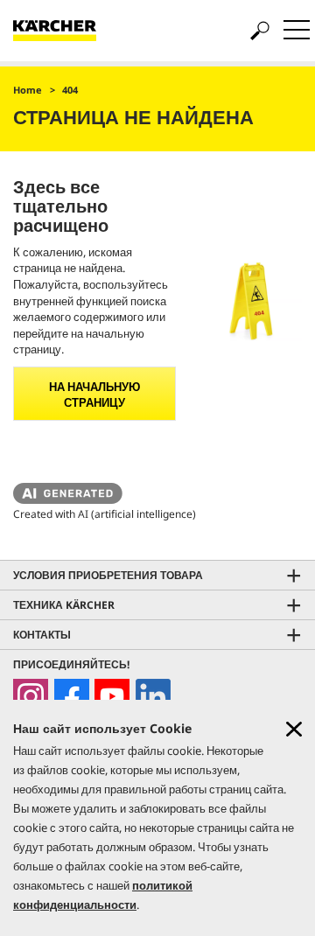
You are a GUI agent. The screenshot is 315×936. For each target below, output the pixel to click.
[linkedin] (153, 696)
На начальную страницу (94, 394)
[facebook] (71, 696)
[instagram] (30, 696)
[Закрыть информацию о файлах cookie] (294, 729)
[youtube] (112, 696)
